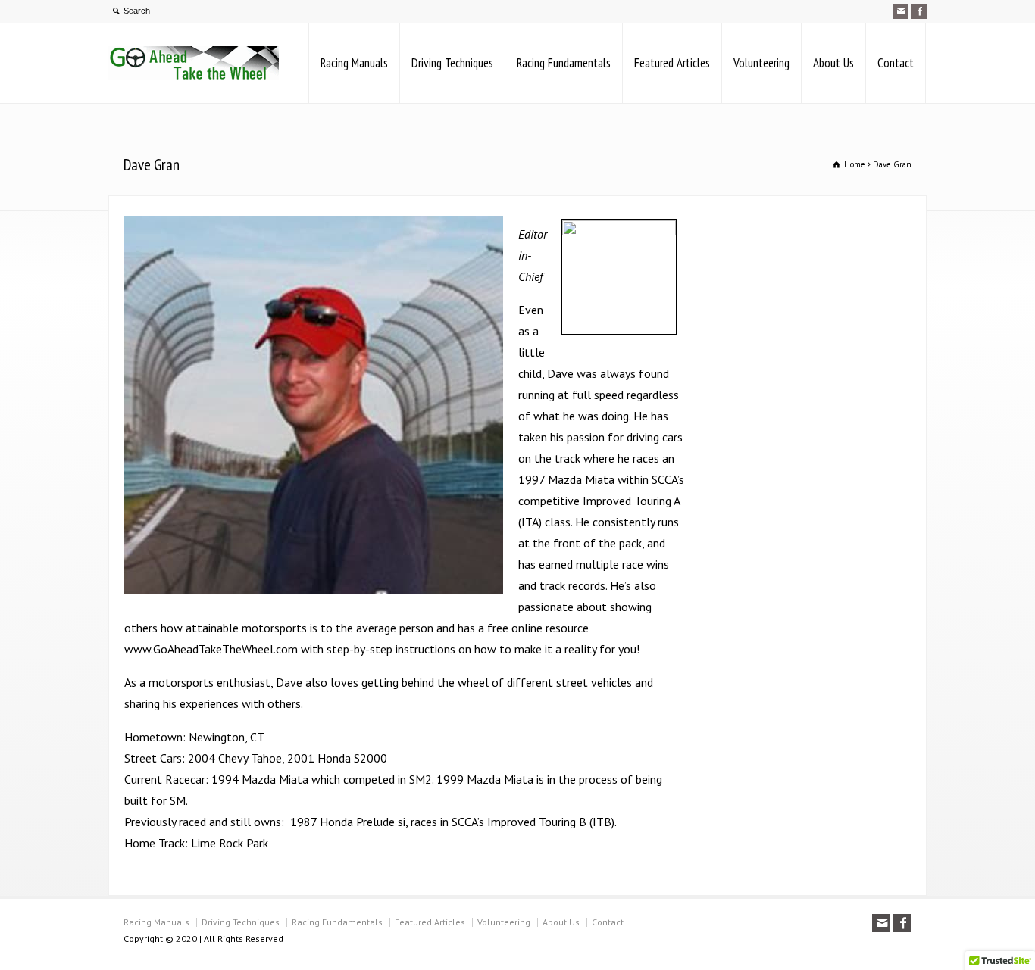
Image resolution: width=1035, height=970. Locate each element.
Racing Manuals (354, 63)
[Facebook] (919, 11)
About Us (833, 63)
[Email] (900, 11)
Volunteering (761, 63)
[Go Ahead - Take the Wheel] (193, 63)
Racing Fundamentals (564, 63)
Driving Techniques (452, 63)
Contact (895, 63)
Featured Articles (672, 63)
